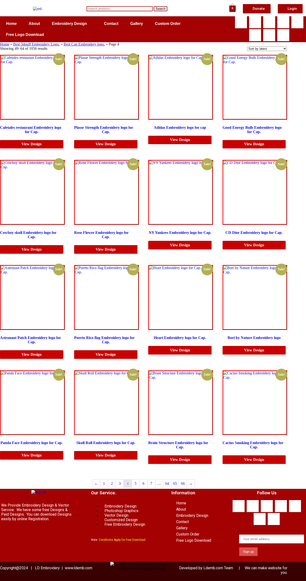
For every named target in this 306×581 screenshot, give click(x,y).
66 (183, 483)
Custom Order (167, 24)
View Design (32, 144)
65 (175, 483)
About (34, 24)
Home (11, 24)
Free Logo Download (25, 35)
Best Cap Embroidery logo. (84, 44)
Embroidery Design (69, 24)
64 (167, 483)
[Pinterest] (283, 35)
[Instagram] (269, 35)
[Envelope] (297, 22)
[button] (72, 23)
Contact (111, 24)
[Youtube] (283, 22)
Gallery (136, 24)
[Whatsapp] (255, 22)
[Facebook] (241, 22)
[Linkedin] (255, 35)
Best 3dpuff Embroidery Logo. (36, 44)
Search (160, 9)
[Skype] (269, 22)
